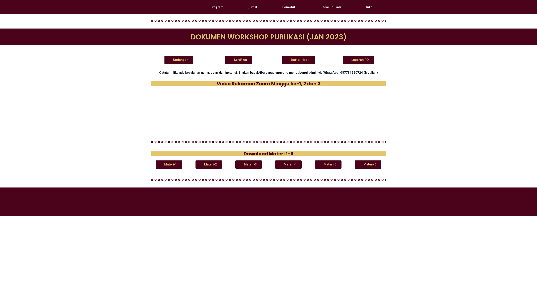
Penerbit (288, 7)
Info (369, 7)
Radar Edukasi (331, 7)
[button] (178, 60)
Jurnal (253, 7)
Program (216, 7)
